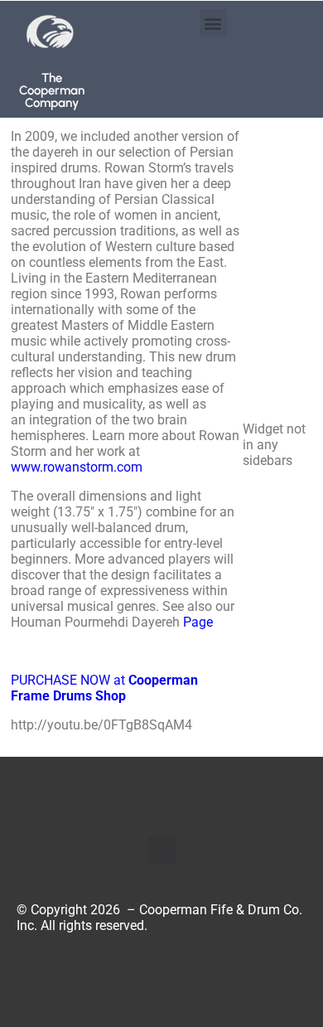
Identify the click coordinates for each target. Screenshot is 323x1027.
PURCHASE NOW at (104, 688)
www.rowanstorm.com (76, 467)
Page (198, 622)
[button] (213, 22)
